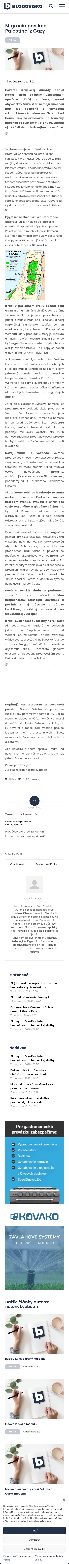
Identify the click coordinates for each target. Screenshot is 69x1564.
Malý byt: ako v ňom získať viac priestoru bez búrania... (32, 1086)
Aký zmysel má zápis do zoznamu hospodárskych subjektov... (33, 985)
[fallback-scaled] (34, 59)
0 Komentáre (32, 779)
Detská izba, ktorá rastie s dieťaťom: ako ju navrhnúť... (29, 1072)
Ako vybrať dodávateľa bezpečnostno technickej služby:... (33, 1023)
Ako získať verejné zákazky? (29, 997)
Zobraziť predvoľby (34, 1548)
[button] (64, 1499)
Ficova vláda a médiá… (21, 1424)
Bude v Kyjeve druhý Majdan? (25, 1359)
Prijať (35, 1530)
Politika (13, 40)
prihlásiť (39, 836)
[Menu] (60, 6)
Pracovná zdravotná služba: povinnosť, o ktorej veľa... (29, 1100)
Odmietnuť (34, 1539)
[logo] (25, 6)
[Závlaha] (34, 1289)
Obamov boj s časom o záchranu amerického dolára (33, 1009)
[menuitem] (60, 6)
